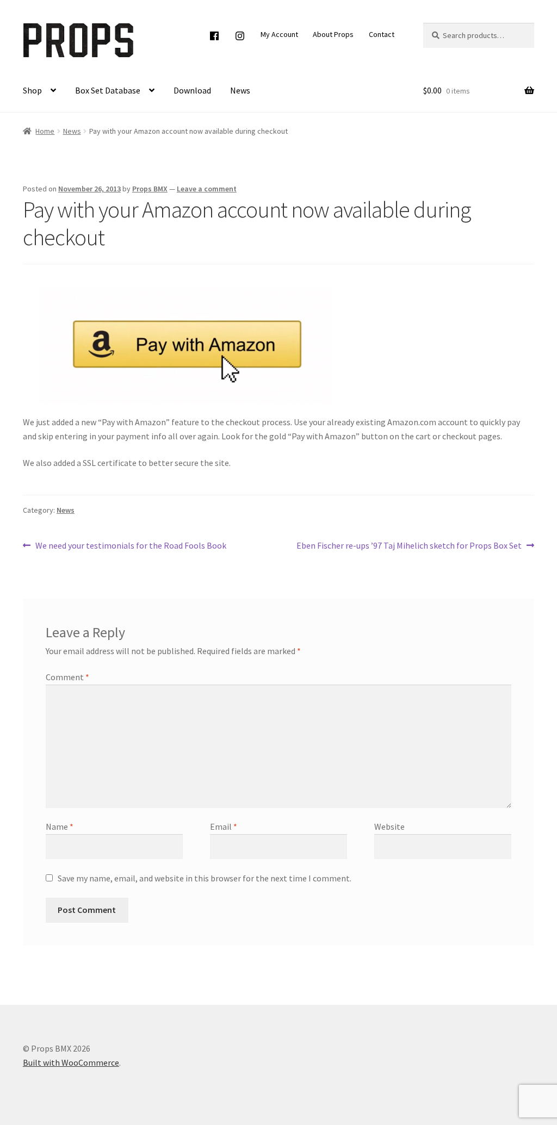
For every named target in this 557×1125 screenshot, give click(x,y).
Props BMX (150, 189)
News (240, 90)
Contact (381, 34)
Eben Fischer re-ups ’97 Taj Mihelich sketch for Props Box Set (409, 546)
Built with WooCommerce (71, 1062)
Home (44, 131)
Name (59, 826)
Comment (67, 677)
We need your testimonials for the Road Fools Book (130, 546)
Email (223, 826)
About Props (333, 34)
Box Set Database (107, 90)
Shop (32, 90)
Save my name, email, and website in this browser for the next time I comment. (204, 878)
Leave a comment (207, 189)
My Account (279, 34)
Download (192, 90)
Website (389, 826)
